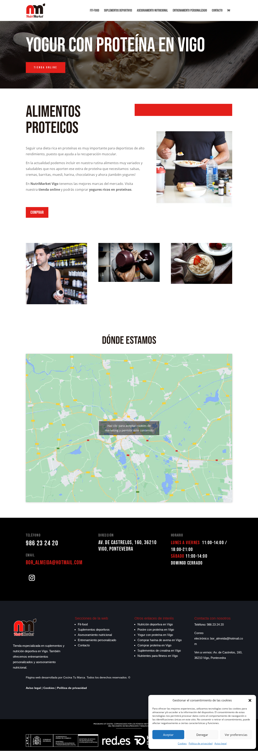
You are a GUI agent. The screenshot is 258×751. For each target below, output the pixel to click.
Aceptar (168, 735)
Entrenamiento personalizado (190, 10)
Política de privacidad (200, 743)
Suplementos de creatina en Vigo (159, 650)
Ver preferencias (236, 735)
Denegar (202, 735)
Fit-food (94, 10)
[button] (250, 700)
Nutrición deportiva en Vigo (155, 624)
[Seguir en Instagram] (32, 578)
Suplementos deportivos (118, 10)
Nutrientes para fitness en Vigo (157, 655)
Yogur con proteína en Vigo (155, 634)
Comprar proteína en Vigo (154, 645)
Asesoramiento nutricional (152, 10)
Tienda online (45, 67)
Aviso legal (220, 743)
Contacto (217, 10)
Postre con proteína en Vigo (155, 629)
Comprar (37, 212)
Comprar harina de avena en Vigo (159, 640)
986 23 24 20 (42, 543)
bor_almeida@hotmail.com (54, 562)
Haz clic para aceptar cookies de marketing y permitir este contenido (129, 428)
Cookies (182, 743)
